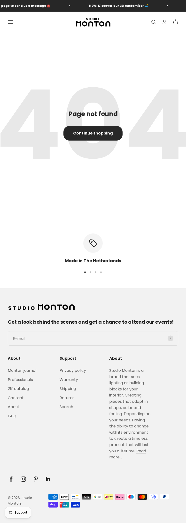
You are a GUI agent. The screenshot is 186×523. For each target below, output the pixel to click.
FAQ (12, 416)
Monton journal (22, 370)
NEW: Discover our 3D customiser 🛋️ (115, 6)
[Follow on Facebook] (11, 479)
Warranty (69, 379)
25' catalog (18, 388)
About (13, 407)
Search (66, 407)
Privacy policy (73, 370)
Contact (16, 398)
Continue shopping (93, 133)
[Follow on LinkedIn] (48, 479)
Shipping (68, 388)
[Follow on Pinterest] (35, 479)
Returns (67, 398)
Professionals (20, 379)
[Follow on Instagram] (23, 479)
